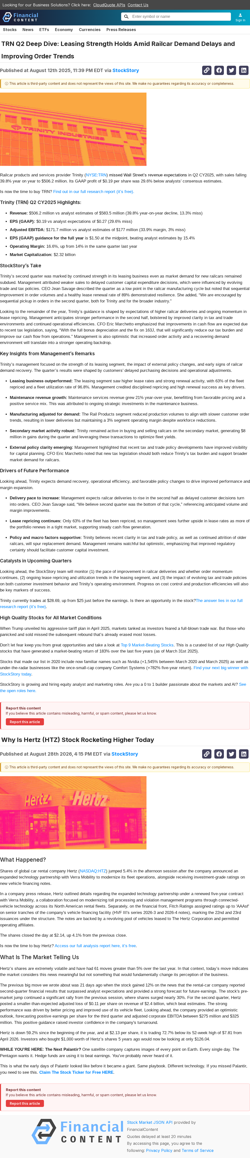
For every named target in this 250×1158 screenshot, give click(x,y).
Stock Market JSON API (150, 1122)
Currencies (90, 29)
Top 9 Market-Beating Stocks (147, 645)
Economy (64, 29)
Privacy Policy (159, 1150)
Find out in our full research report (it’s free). (93, 191)
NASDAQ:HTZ (93, 871)
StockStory (126, 70)
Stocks (10, 29)
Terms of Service (198, 1150)
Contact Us (138, 4)
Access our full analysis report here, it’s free (95, 946)
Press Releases (121, 29)
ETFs (44, 29)
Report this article (25, 722)
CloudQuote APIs (109, 4)
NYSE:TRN (96, 175)
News (27, 29)
